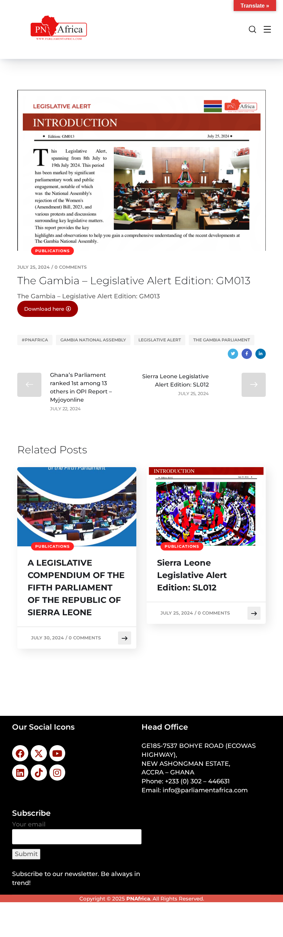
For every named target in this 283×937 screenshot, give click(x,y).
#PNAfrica (35, 339)
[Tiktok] (39, 772)
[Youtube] (57, 753)
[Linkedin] (20, 772)
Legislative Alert (159, 339)
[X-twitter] (39, 753)
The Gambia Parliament (221, 339)
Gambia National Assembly (93, 339)
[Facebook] (247, 354)
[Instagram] (57, 772)
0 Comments (71, 267)
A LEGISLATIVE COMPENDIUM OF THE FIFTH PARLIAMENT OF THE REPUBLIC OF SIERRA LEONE (76, 587)
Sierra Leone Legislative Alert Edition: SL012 (192, 575)
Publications (52, 250)
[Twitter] (233, 354)
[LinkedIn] (260, 354)
